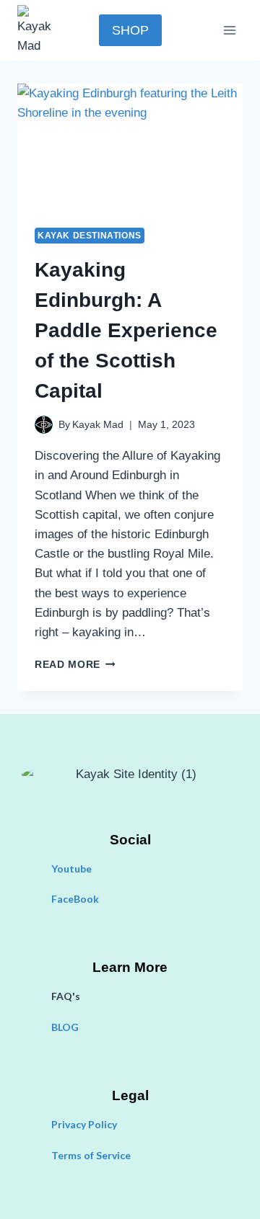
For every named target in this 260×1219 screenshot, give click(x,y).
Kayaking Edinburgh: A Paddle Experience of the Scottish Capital (126, 330)
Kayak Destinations (90, 236)
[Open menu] (229, 30)
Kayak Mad (98, 424)
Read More (75, 664)
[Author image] (44, 425)
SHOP (130, 30)
